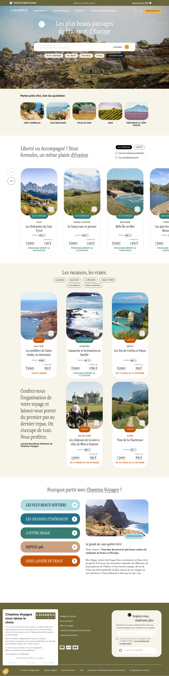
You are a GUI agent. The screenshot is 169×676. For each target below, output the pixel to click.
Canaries (59, 280)
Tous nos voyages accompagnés (131, 153)
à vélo (99, 56)
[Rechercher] (127, 47)
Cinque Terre (107, 280)
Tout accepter (49, 663)
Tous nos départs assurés (128, 157)
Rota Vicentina (93, 285)
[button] (5, 671)
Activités (79, 11)
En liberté (71, 56)
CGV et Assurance (68, 670)
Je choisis (30, 663)
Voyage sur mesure (68, 616)
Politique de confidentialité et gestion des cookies (106, 670)
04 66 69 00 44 (152, 11)
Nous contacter (66, 621)
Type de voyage (60, 11)
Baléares (74, 280)
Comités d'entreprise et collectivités (75, 630)
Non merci (12, 663)
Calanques (74, 285)
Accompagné (124, 147)
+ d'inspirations (115, 56)
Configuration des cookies (139, 670)
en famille (86, 56)
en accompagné (53, 56)
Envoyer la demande (154, 633)
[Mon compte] (141, 11)
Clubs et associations (69, 635)
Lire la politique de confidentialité (17, 654)
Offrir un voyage (66, 626)
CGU (81, 670)
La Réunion (90, 280)
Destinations (40, 11)
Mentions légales (50, 670)
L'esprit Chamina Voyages (103, 11)
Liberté (139, 147)
